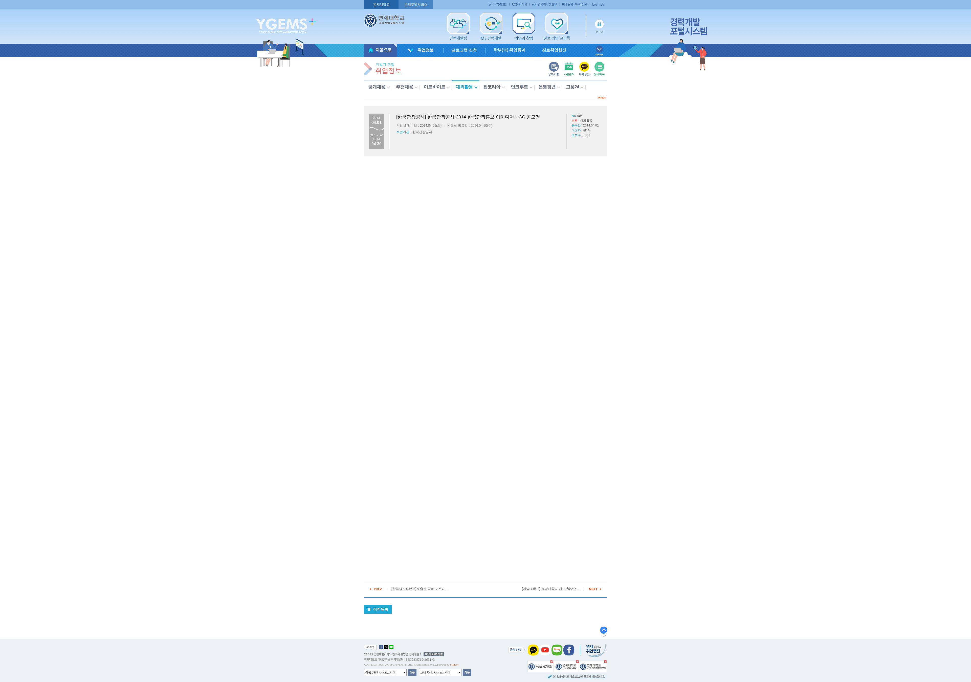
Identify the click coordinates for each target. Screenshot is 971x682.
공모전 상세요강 (409, 236)
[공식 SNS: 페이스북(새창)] (568, 650)
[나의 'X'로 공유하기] (386, 647)
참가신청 (480, 236)
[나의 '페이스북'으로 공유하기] (381, 647)
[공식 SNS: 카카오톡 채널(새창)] (533, 650)
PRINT (602, 97)
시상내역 (445, 236)
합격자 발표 (551, 236)
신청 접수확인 (516, 236)
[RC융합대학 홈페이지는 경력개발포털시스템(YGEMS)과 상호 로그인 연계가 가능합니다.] (566, 666)
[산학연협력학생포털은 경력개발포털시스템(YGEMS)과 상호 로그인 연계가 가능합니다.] (593, 666)
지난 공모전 (586, 236)
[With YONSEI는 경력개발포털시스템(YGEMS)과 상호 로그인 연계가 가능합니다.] (540, 666)
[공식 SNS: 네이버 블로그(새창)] (556, 650)
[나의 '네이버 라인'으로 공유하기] (391, 647)
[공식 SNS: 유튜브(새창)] (545, 650)
